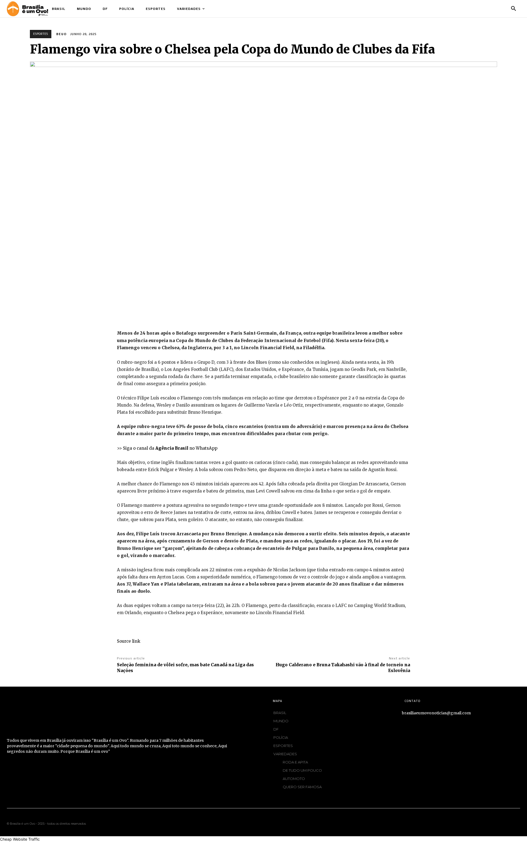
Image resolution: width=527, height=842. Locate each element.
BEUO (61, 34)
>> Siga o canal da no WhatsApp (167, 448)
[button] (513, 8)
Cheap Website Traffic (20, 839)
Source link (128, 641)
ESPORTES (40, 33)
